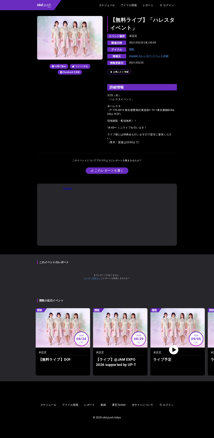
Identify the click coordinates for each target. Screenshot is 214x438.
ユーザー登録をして (93, 278)
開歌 (132, 49)
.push (44, 5)
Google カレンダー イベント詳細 (149, 55)
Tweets (67, 188)
